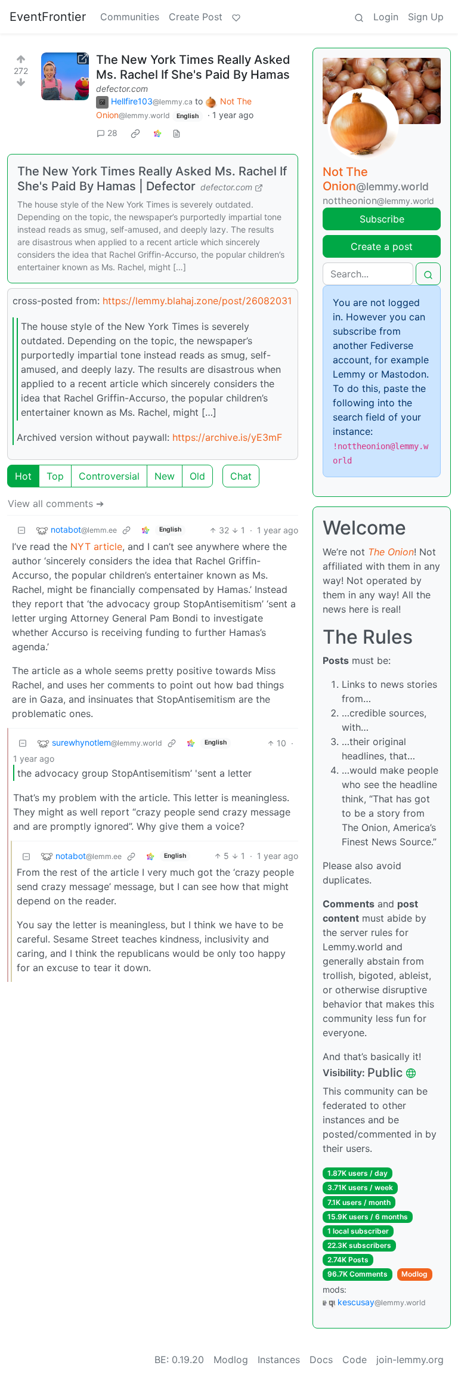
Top (55, 476)
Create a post (382, 246)
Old (197, 476)
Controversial (109, 476)
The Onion (391, 552)
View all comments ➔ (56, 503)
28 (112, 133)
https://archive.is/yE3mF (227, 437)
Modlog (414, 1273)
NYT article (96, 546)
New (164, 476)
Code (354, 1359)
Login (385, 17)
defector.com (122, 89)
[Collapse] (21, 530)
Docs (321, 1359)
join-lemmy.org (410, 1359)
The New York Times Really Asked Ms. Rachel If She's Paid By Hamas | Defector (152, 178)
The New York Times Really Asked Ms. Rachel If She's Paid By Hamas (193, 67)
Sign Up (426, 17)
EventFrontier (48, 17)
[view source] (176, 133)
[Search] (359, 17)
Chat (241, 476)
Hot (23, 476)
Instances (279, 1359)
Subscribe (382, 219)
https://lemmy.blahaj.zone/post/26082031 (197, 301)
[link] (135, 133)
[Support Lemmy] (236, 17)
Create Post (195, 17)
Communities (129, 17)
